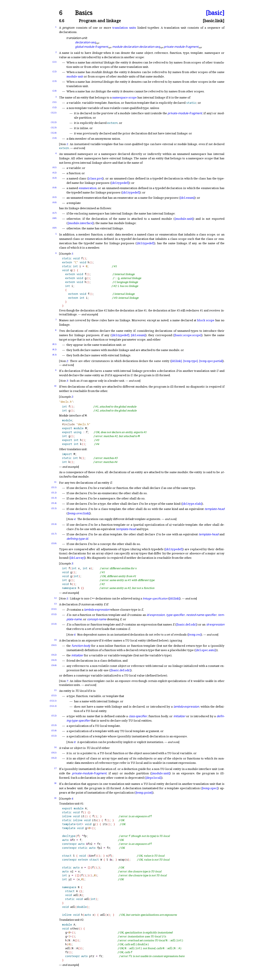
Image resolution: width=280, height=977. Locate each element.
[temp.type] (190, 361)
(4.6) (54, 202)
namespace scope (124, 97)
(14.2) (53, 654)
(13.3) (53, 623)
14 (55, 639)
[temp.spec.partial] (211, 361)
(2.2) (54, 71)
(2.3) (54, 81)
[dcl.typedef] (120, 183)
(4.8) (54, 218)
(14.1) (53, 645)
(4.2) (54, 172)
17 (55, 768)
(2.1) (54, 61)
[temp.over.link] (79, 513)
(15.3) (53, 725)
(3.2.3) (53, 127)
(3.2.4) (53, 132)
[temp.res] (194, 634)
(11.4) (53, 503)
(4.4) (54, 187)
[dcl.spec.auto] (205, 650)
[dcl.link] (176, 361)
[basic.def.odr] (186, 624)
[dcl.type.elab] (192, 504)
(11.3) (53, 497)
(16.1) (53, 752)
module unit (74, 76)
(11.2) (53, 492)
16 (55, 747)
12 (55, 598)
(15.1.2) (53, 706)
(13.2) (53, 614)
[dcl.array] (77, 558)
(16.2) (53, 757)
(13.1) (53, 609)
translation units (124, 28)
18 (55, 783)
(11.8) (53, 543)
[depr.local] (153, 778)
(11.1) (53, 487)
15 (55, 690)
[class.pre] (95, 178)
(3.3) (54, 138)
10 (55, 386)
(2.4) (54, 90)
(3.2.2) (53, 122)
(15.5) (53, 735)
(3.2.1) (53, 112)
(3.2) (54, 107)
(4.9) (54, 227)
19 (55, 798)
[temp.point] (143, 792)
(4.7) (54, 212)
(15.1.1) (53, 700)
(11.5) (53, 508)
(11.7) (53, 533)
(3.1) (54, 102)
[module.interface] (80, 223)
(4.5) (54, 197)
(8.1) (54, 344)
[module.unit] (184, 219)
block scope (205, 320)
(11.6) (53, 524)
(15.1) (53, 695)
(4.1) (54, 167)
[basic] (215, 13)
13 (55, 603)
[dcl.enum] (187, 198)
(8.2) (54, 349)
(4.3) (54, 177)
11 (55, 482)
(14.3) (53, 660)
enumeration (87, 188)
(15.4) (53, 730)
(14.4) (53, 665)
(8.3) (54, 354)
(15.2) (53, 715)
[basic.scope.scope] (187, 335)
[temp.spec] (210, 788)
